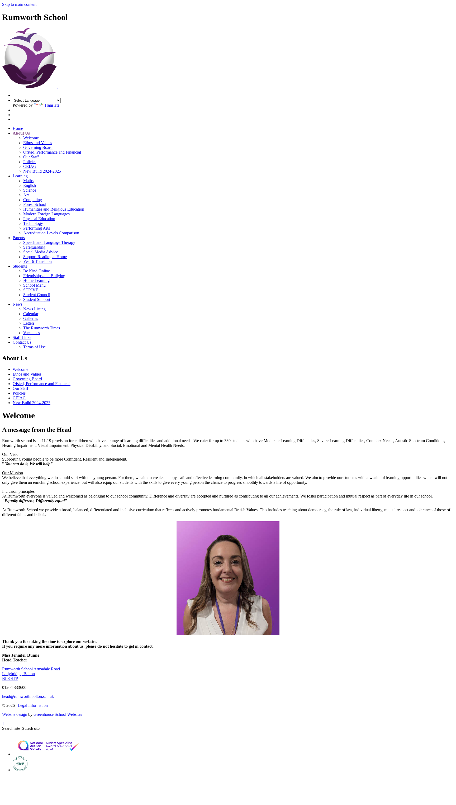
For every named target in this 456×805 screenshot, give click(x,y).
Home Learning (36, 280)
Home (18, 128)
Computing (32, 199)
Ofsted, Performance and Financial (52, 152)
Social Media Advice (40, 252)
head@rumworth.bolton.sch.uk (28, 696)
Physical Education (39, 218)
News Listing (34, 309)
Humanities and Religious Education (53, 209)
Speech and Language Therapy (49, 242)
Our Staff (31, 157)
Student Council (36, 294)
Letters (29, 323)
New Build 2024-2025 (42, 171)
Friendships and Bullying (44, 275)
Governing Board (38, 147)
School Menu (34, 285)
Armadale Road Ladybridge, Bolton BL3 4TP (31, 674)
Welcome (31, 138)
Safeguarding (34, 247)
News (17, 304)
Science (29, 190)
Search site (11, 728)
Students (20, 266)
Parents (19, 237)
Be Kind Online (36, 271)
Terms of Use (34, 347)
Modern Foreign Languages (46, 214)
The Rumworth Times (41, 328)
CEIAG (29, 166)
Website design (14, 714)
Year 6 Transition (37, 261)
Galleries (30, 318)
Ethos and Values (37, 142)
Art (26, 195)
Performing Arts (36, 228)
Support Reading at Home (45, 256)
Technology (33, 223)
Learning (20, 176)
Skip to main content (19, 4)
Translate (51, 105)
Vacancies (31, 332)
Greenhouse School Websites (58, 714)
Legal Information (33, 705)
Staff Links (22, 337)
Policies (29, 161)
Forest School (34, 204)
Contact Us (22, 342)
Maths (28, 180)
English (29, 185)
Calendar (30, 313)
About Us (21, 133)
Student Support (36, 299)
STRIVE (30, 290)
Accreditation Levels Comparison (51, 233)
